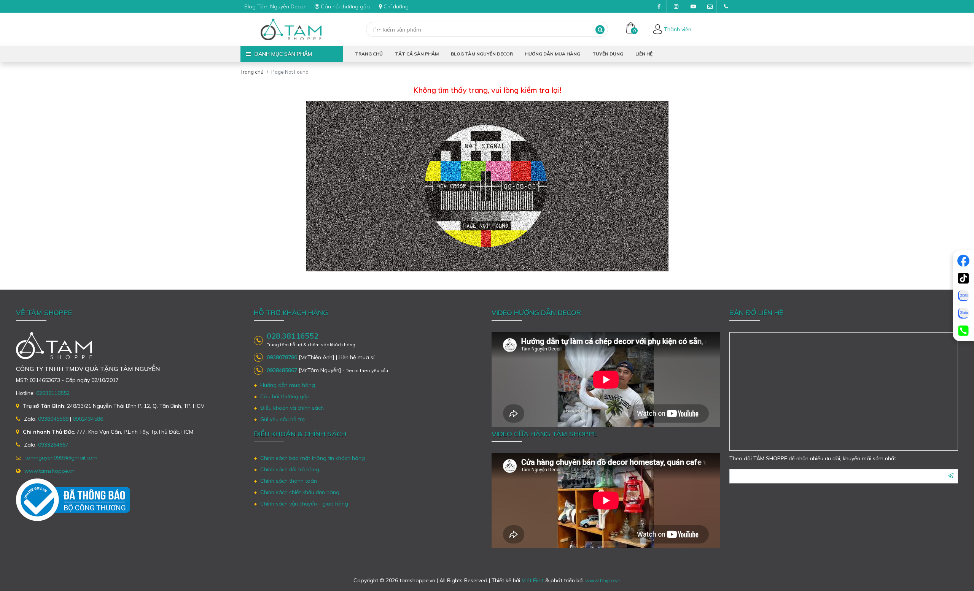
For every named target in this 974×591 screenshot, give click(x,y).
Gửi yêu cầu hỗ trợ (282, 419)
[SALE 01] (963, 296)
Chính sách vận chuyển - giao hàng (304, 503)
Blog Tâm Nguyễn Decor (275, 6)
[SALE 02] (963, 313)
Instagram (675, 6)
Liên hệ (644, 54)
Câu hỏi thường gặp (345, 6)
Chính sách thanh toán (288, 480)
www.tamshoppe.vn (49, 470)
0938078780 (282, 357)
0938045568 (53, 418)
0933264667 (53, 444)
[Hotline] (963, 330)
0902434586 (88, 418)
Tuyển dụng (607, 54)
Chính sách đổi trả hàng (289, 469)
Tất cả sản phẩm (417, 54)
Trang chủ (369, 54)
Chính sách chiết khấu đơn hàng (299, 492)
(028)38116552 (726, 6)
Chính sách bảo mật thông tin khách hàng (312, 458)
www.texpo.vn (603, 580)
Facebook (659, 6)
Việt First (533, 580)
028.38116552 (292, 336)
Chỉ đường (396, 6)
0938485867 (282, 370)
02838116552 (53, 393)
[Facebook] (963, 261)
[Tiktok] (963, 278)
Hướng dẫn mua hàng (552, 54)
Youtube (692, 6)
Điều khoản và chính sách (292, 407)
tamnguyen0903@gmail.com (709, 6)
